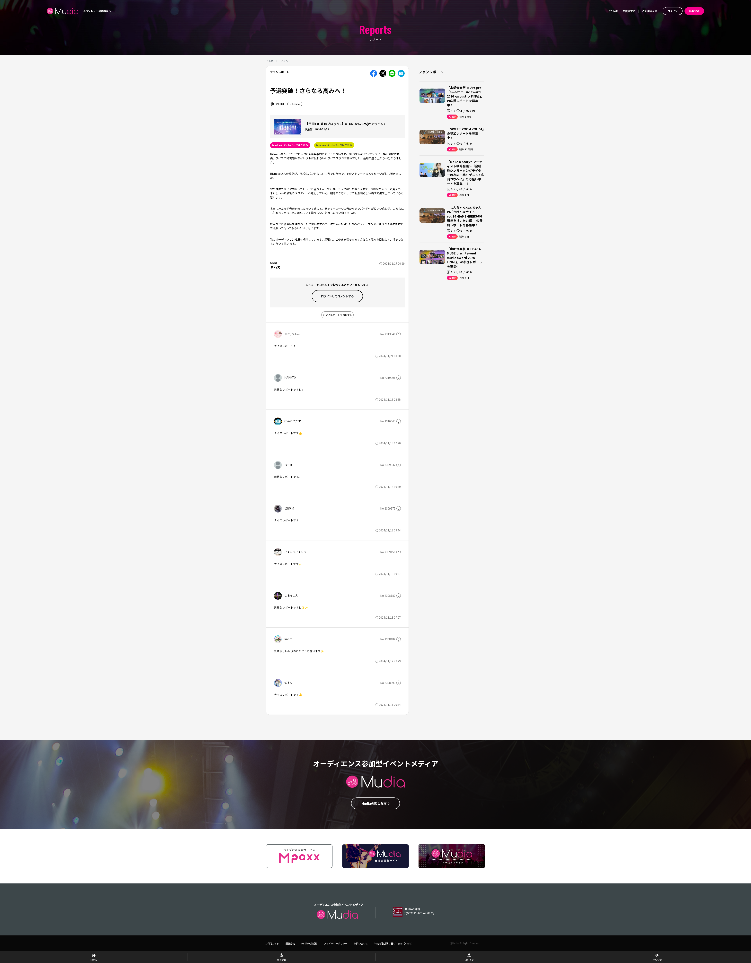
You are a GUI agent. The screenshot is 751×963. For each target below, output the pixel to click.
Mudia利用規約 (309, 943)
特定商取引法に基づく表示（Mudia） (394, 943)
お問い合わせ (361, 943)
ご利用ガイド (649, 11)
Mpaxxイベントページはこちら (334, 145)
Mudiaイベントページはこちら (290, 145)
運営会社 (290, 943)
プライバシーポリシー (335, 943)
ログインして (337, 296)
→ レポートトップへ (277, 60)
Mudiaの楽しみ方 (374, 803)
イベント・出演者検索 (96, 11)
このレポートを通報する (338, 314)
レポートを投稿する (623, 11)
